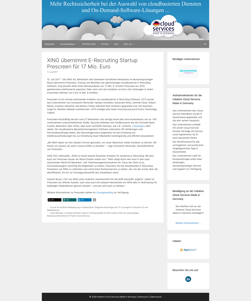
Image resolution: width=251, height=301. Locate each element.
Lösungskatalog (67, 44)
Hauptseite (49, 44)
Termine (105, 44)
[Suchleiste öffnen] (205, 44)
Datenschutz (156, 297)
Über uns (128, 44)
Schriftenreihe (89, 44)
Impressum (143, 297)
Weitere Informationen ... (188, 223)
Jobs (116, 44)
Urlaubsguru (138, 126)
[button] (54, 199)
